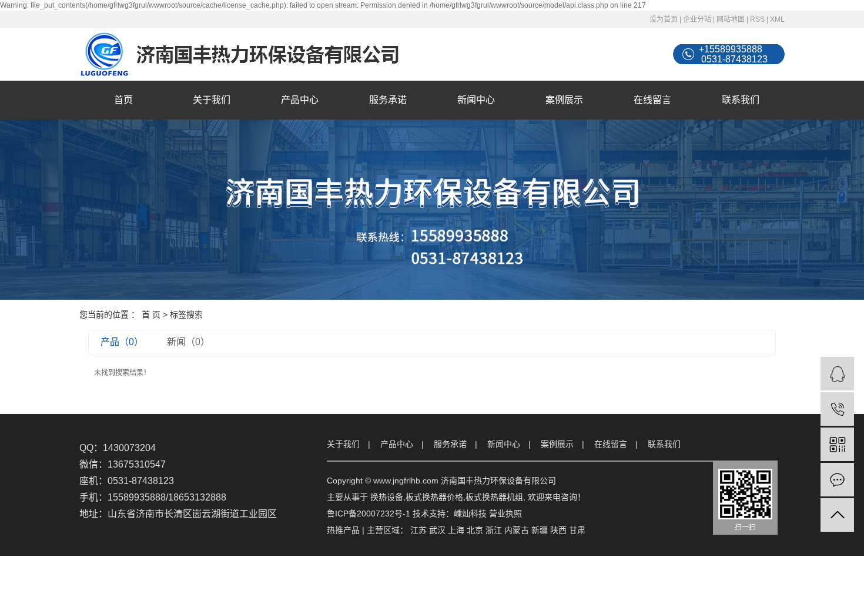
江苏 (418, 530)
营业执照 (505, 513)
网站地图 (730, 19)
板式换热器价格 (434, 497)
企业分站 (697, 19)
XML (777, 19)
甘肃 (577, 530)
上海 (456, 530)
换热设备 (386, 497)
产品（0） (122, 342)
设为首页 (663, 19)
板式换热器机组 (494, 497)
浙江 (493, 530)
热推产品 (343, 530)
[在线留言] (837, 479)
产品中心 (300, 100)
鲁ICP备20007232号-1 (368, 513)
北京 (475, 530)
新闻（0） (188, 342)
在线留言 (652, 100)
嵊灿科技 (470, 513)
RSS (757, 19)
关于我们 (211, 100)
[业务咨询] (837, 373)
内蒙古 (516, 530)
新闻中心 (476, 100)
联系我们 (740, 100)
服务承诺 (388, 100)
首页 (123, 100)
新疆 (539, 530)
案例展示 (564, 100)
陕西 (558, 530)
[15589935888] (837, 409)
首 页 (151, 314)
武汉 (437, 530)
